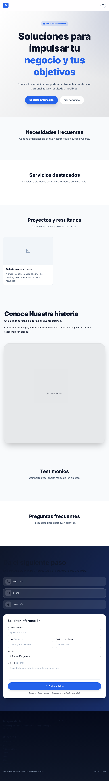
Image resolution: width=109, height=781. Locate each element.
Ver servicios (72, 100)
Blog (5, 760)
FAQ (5, 756)
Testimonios (8, 752)
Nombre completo (15, 627)
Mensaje (16, 663)
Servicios (7, 741)
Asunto (11, 651)
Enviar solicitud (56, 686)
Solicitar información (41, 99)
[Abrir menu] (103, 5)
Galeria (6, 745)
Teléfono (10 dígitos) (65, 639)
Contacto (7, 763)
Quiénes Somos (10, 749)
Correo (15, 639)
